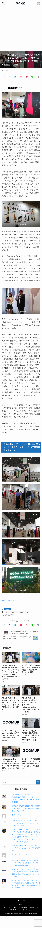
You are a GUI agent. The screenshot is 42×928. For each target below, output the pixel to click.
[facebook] (18, 901)
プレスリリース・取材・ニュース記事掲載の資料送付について (21, 907)
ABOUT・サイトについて (21, 854)
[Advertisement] (21, 29)
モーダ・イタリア (7, 615)
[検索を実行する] (38, 782)
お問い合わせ (16, 815)
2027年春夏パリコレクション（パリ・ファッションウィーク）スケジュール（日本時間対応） (25, 823)
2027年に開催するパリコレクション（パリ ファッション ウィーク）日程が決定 (26, 848)
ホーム (21, 904)
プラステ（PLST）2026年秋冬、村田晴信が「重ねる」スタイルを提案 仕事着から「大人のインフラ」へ (26, 808)
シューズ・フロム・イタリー (20, 612)
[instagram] (24, 901)
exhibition (6, 64)
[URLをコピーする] (38, 77)
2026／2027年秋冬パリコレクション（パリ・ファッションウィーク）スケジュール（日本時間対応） (26, 863)
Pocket (19, 88)
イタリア (7, 612)
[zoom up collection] (21, 3)
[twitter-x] (21, 901)
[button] (4, 77)
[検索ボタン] (3, 3)
